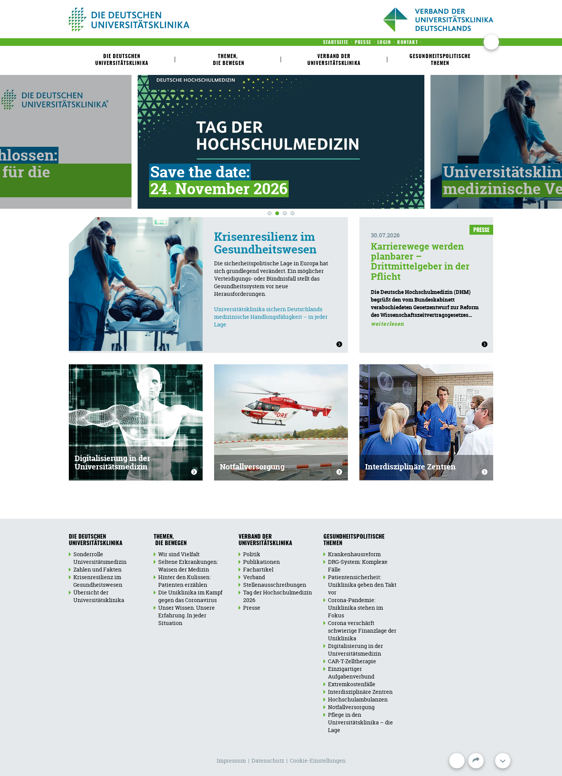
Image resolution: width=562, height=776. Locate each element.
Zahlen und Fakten (97, 569)
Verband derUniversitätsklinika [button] (334, 60)
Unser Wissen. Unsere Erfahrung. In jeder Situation (186, 615)
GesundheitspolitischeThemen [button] (440, 60)
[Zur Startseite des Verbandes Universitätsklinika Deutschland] (154, 20)
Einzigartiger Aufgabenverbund (351, 672)
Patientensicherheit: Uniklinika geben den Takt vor (362, 584)
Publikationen (261, 561)
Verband (254, 577)
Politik (251, 554)
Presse (251, 607)
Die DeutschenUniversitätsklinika (95, 540)
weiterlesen (387, 323)
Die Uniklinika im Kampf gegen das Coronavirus (190, 596)
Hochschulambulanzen (358, 699)
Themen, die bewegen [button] (227, 60)
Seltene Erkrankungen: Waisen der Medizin (188, 565)
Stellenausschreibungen (274, 584)
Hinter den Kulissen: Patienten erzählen (184, 580)
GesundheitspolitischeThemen (354, 540)
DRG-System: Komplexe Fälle (358, 565)
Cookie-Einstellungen (318, 760)
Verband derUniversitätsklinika (265, 540)
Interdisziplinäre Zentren (410, 466)
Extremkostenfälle (351, 684)
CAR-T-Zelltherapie (352, 661)
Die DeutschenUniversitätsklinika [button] (121, 60)
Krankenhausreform (354, 554)
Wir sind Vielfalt (179, 554)
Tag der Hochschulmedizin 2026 (277, 596)
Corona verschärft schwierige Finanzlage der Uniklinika (362, 630)
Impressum (231, 760)
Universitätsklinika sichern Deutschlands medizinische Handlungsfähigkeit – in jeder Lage (271, 316)
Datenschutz (268, 760)
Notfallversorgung (252, 466)
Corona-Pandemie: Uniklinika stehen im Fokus (355, 607)
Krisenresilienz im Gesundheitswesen (265, 243)
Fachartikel (258, 569)
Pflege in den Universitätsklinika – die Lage (360, 722)
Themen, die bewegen (170, 540)
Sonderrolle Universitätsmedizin (100, 557)
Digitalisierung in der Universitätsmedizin (112, 462)
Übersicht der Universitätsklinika (98, 596)
